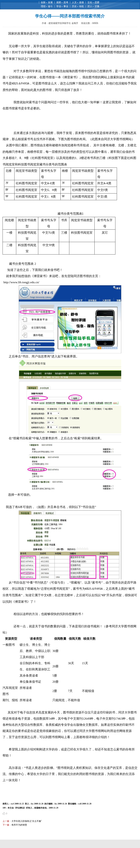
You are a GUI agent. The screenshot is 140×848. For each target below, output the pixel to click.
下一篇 (6, 825)
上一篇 (6, 821)
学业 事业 (62, 6)
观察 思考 (62, 2)
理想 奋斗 (47, 6)
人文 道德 (78, 2)
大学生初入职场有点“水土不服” (26, 821)
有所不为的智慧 (19, 825)
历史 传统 (78, 6)
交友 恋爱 (93, 2)
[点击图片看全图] (70, 352)
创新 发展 (47, 2)
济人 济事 (93, 6)
